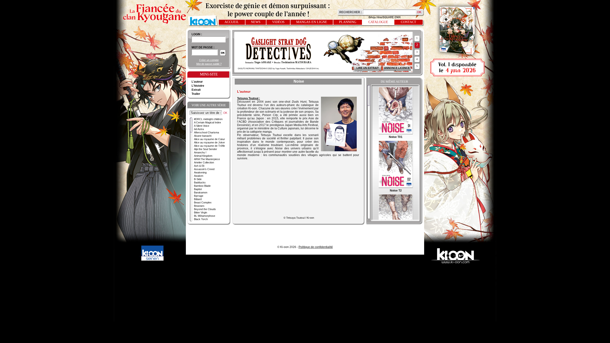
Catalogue (378, 22)
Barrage (198, 195)
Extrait (196, 89)
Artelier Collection (204, 162)
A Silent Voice (201, 125)
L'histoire (198, 85)
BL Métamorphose (204, 215)
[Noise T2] (395, 187)
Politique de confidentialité (316, 247)
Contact (408, 22)
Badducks (200, 182)
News (255, 22)
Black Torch (201, 219)
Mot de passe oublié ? (209, 63)
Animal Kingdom (203, 155)
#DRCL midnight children (208, 119)
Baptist (198, 189)
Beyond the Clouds (205, 209)
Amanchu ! (200, 152)
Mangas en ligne (311, 22)
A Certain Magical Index (207, 122)
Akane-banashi (202, 135)
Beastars (199, 205)
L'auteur (197, 81)
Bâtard (198, 199)
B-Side (198, 179)
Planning (347, 22)
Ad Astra (199, 129)
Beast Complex (203, 202)
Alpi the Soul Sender (205, 149)
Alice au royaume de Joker (209, 142)
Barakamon (200, 192)
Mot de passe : (203, 47)
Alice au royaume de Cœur (209, 139)
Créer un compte (209, 60)
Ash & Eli (199, 165)
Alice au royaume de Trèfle (209, 145)
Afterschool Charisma (206, 132)
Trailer (196, 94)
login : (197, 34)
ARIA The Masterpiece (207, 159)
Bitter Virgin (200, 212)
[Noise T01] (395, 133)
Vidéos (278, 22)
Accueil (231, 22)
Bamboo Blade (202, 185)
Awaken (198, 175)
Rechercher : (350, 12)
